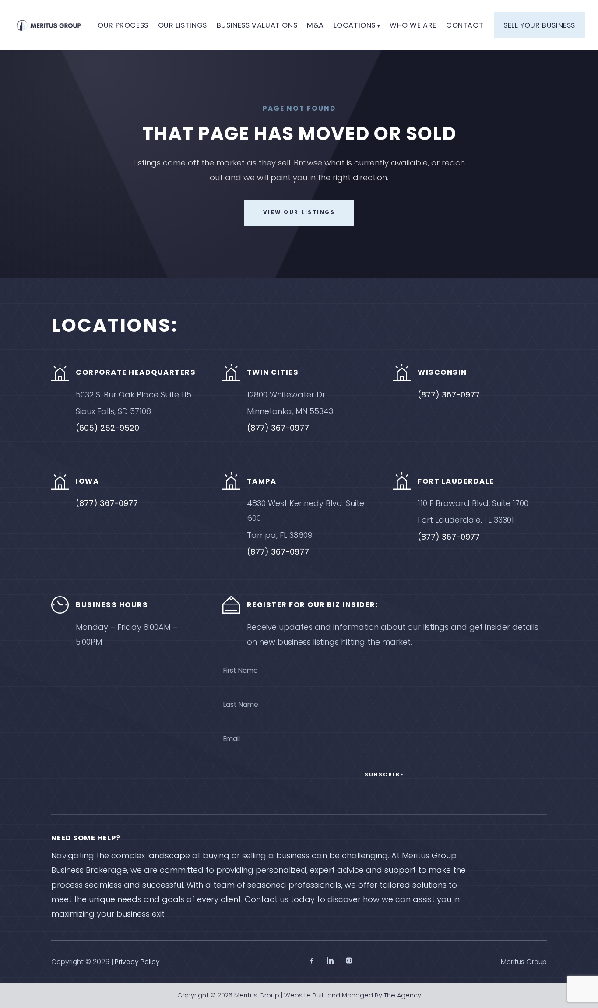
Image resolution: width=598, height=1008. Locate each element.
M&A (315, 25)
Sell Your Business (539, 25)
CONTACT (464, 25)
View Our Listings (299, 212)
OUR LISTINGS (182, 25)
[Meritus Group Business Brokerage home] (48, 25)
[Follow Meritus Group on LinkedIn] (330, 962)
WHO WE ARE (413, 25)
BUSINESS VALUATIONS (257, 25)
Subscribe (384, 774)
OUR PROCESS (123, 25)
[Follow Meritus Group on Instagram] (349, 962)
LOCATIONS (355, 25)
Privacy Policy (137, 961)
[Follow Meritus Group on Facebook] (311, 962)
